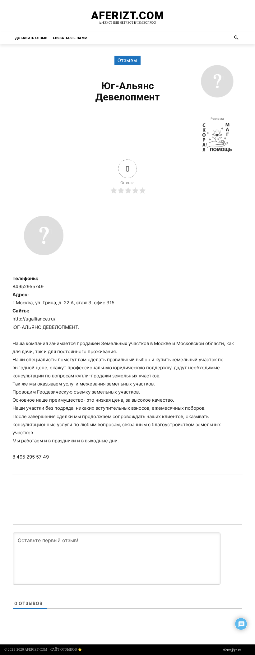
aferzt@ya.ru (232, 650)
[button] (236, 38)
